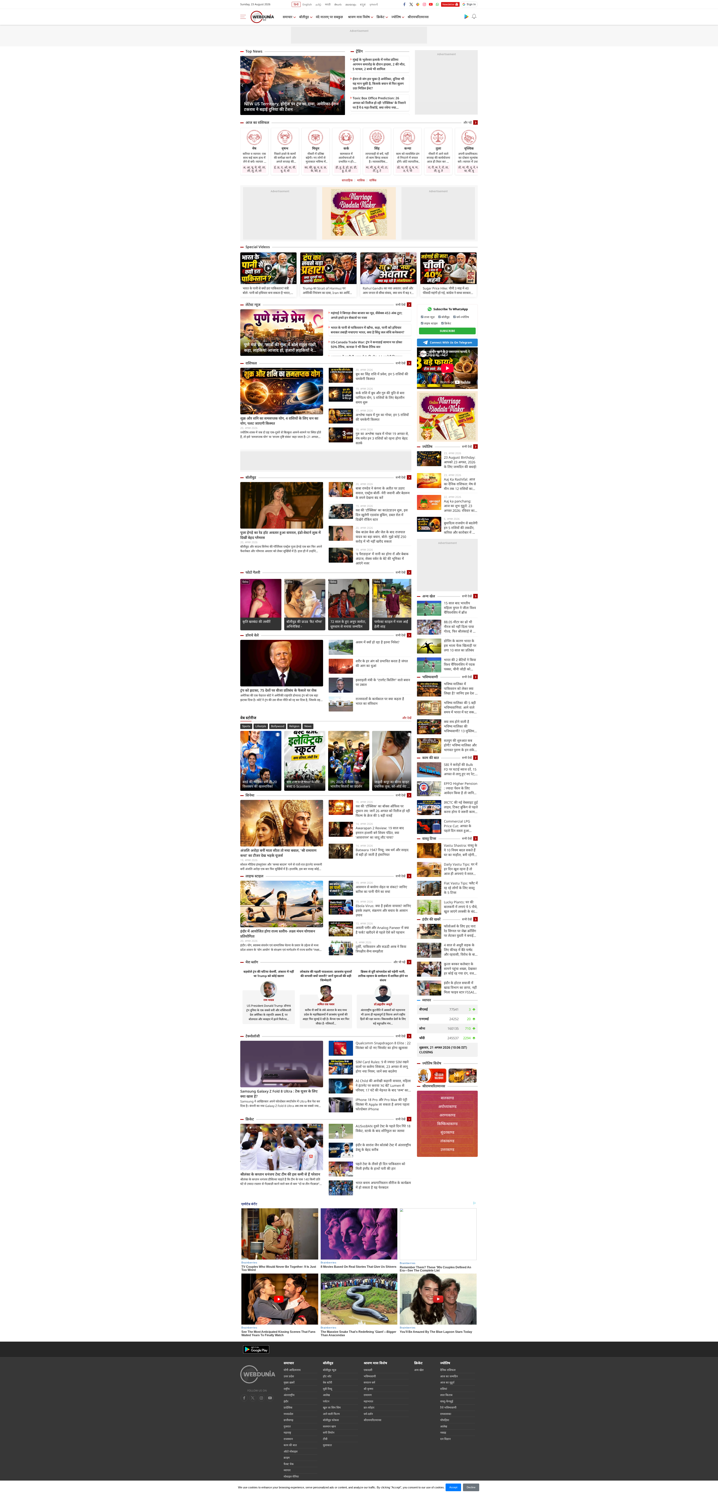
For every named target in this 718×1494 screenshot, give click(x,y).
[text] (268, 268)
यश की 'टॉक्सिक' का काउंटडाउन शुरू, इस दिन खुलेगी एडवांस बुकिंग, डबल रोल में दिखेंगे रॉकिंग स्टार (382, 515)
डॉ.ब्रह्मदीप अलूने (383, 1004)
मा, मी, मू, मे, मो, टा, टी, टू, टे (377, 169)
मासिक (361, 180)
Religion (294, 726)
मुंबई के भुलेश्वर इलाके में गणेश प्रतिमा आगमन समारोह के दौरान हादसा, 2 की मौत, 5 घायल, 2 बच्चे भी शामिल (379, 64)
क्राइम (287, 1457)
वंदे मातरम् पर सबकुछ (329, 17)
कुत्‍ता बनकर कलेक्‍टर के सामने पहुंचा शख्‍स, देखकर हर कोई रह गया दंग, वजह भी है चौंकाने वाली (460, 969)
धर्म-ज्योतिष (462, 317)
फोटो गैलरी (253, 572)
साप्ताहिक (347, 180)
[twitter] (411, 4)
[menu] (244, 17)
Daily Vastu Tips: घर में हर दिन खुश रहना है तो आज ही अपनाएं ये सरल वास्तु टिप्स (460, 869)
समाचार (287, 17)
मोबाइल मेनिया (291, 1476)
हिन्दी (296, 4)
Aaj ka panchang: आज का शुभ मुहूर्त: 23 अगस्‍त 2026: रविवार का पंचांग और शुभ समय (459, 506)
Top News (254, 51)
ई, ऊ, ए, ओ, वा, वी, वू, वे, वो (285, 169)
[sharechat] (418, 4)
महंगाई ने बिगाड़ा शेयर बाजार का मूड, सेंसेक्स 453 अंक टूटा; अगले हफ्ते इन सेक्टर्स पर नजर (366, 315)
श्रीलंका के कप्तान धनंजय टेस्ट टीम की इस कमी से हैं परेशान (280, 1174)
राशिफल (251, 363)
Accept (453, 1487)
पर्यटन (326, 1401)
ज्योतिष (396, 17)
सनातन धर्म (369, 1382)
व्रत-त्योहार (369, 1407)
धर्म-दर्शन (368, 1414)
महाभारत (368, 1401)
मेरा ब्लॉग (252, 962)
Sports (246, 726)
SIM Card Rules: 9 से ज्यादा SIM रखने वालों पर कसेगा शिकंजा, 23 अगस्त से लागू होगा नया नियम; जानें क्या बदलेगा (382, 1066)
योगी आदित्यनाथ (292, 1370)
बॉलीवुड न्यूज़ (329, 1370)
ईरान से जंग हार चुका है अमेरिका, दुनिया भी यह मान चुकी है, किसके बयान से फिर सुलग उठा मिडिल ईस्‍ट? (378, 83)
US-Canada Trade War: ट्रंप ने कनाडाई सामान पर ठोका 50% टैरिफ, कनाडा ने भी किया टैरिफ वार (366, 344)
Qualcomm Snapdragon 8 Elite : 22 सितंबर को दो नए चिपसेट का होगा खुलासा (383, 1045)
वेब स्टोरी (327, 1382)
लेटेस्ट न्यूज (253, 304)
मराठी (328, 4)
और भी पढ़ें (399, 962)
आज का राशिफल (257, 122)
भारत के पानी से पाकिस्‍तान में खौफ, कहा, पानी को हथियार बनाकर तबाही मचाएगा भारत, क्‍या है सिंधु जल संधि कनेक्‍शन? (367, 329)
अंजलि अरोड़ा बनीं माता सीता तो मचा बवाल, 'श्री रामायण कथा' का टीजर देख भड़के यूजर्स (278, 853)
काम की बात (430, 757)
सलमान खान (329, 1426)
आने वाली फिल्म (331, 1414)
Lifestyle (260, 726)
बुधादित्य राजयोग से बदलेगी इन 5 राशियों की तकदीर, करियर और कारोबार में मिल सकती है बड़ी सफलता (461, 528)
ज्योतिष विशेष (431, 1063)
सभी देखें (400, 305)
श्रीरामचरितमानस (418, 17)
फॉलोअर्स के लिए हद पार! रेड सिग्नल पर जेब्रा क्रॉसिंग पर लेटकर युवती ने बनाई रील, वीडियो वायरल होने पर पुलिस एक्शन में (461, 931)
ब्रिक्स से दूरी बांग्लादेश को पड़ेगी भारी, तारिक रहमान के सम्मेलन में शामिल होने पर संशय (383, 976)
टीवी (325, 1439)
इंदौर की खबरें (431, 919)
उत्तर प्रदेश (289, 1376)
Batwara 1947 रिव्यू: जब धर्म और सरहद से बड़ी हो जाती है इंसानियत (382, 852)
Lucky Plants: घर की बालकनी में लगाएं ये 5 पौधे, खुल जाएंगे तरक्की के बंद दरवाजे (461, 907)
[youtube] (431, 4)
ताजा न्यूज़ (429, 317)
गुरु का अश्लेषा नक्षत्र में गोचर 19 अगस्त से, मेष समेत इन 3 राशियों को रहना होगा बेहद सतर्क (382, 438)
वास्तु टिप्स (429, 838)
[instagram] (424, 4)
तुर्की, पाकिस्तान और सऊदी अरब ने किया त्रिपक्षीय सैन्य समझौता (381, 948)
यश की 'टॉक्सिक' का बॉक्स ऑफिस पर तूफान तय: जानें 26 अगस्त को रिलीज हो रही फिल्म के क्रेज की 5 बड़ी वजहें (383, 811)
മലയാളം (350, 4)
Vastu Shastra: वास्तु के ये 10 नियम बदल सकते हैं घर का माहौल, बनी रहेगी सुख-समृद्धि (460, 850)
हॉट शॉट (327, 1376)
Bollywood (277, 726)
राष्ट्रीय (287, 1389)
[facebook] (404, 4)
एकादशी (368, 1370)
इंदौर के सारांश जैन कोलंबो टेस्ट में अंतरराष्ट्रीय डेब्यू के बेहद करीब (383, 1147)
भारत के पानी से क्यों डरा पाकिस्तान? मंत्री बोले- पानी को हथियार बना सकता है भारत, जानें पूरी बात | (267, 290)
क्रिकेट (380, 17)
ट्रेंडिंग (359, 51)
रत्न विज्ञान (445, 1439)
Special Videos (258, 246)
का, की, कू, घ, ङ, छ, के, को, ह (316, 169)
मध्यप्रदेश (288, 1414)
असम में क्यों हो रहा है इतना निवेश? (377, 642)
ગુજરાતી (373, 4)
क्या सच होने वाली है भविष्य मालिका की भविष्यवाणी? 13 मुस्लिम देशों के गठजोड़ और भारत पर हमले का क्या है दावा (459, 726)
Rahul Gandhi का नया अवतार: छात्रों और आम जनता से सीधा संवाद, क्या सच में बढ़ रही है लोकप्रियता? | (388, 290)
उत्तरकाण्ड (447, 1149)
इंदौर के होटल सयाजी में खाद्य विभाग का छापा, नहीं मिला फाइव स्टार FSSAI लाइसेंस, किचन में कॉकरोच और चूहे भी (460, 988)
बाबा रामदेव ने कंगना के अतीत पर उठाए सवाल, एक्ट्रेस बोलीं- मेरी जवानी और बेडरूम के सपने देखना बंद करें (383, 493)
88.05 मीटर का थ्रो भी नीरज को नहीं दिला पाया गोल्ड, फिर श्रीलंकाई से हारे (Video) (460, 627)
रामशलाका (445, 1414)
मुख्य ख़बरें (289, 1382)
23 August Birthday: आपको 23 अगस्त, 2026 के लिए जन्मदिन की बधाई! (460, 462)
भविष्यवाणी (430, 676)
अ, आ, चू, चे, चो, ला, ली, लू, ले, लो (254, 169)
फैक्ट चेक (289, 1464)
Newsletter (448, 4)
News (308, 726)
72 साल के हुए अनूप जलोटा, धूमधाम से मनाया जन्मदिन (348, 624)
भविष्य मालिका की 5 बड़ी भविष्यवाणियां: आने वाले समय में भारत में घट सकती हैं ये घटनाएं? (460, 707)
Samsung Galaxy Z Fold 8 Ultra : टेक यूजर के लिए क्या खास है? (278, 1094)
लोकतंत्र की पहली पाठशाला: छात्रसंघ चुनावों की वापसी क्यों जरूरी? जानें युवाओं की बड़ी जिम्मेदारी (326, 976)
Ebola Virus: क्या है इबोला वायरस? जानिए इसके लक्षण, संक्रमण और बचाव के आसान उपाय (383, 910)
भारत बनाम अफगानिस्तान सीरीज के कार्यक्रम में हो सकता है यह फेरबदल (383, 1185)
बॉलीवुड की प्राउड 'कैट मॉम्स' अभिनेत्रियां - (304, 624)
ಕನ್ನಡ (363, 4)
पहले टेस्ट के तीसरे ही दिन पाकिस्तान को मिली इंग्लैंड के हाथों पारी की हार (380, 1166)
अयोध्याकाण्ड (447, 1106)
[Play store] (466, 16)
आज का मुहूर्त (447, 1382)
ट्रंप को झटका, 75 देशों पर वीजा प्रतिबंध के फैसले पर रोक (278, 690)
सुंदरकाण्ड (447, 1132)
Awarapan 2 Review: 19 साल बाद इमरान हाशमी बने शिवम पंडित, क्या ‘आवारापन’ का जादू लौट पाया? (380, 833)
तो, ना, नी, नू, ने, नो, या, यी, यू (469, 169)
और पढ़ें (467, 122)
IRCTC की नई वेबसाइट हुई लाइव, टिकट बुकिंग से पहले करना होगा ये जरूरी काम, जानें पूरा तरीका (461, 807)
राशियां (443, 1389)
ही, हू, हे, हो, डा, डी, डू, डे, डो (346, 169)
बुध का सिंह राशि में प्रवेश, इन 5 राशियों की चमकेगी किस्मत (382, 376)
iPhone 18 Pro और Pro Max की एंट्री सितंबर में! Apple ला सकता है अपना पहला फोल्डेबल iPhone (382, 1104)
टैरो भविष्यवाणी (448, 1407)
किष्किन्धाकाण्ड (447, 1123)
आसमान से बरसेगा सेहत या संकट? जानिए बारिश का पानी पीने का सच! (381, 889)
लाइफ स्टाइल (254, 876)
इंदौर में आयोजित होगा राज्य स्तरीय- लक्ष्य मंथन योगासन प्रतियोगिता (277, 934)
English (307, 4)
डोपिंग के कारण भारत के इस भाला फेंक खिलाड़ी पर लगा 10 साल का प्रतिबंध (460, 645)
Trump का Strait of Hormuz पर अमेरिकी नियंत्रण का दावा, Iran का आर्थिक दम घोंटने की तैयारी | (327, 290)
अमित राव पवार (326, 1004)
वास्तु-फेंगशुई (446, 1401)
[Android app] (256, 1349)
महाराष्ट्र (287, 1432)
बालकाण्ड (447, 1097)
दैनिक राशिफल (447, 1370)
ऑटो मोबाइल (290, 1451)
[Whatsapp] (437, 4)
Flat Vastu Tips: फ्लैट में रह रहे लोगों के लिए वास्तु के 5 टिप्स (461, 888)
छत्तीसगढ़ (288, 1420)
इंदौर (286, 1401)
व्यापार (426, 1000)
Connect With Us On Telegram (451, 342)
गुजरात (287, 1426)
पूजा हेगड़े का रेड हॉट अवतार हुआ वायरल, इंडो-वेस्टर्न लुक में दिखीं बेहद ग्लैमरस (280, 535)
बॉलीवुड (304, 17)
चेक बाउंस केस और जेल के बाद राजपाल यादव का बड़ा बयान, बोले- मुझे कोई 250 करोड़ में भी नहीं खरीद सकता (381, 537)
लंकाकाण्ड (447, 1140)
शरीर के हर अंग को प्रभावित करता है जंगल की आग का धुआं (382, 663)
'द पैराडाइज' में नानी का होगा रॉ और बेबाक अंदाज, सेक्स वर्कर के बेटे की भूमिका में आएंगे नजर (382, 558)
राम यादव (268, 1000)
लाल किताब (446, 1395)
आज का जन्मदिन (449, 1376)
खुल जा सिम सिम (332, 1407)
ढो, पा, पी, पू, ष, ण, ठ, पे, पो (407, 169)
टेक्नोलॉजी (253, 1036)
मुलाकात (327, 1445)
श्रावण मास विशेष (359, 17)
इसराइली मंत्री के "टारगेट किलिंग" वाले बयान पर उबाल (383, 682)
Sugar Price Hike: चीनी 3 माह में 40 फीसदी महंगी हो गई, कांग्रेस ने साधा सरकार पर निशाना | (447, 290)
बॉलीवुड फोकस (331, 1420)
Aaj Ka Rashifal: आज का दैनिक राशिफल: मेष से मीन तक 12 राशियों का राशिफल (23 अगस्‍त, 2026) (460, 484)
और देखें (406, 718)
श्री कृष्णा (368, 1389)
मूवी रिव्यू (327, 1389)
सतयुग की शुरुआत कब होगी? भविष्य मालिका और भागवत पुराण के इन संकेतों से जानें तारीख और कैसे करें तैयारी (460, 745)
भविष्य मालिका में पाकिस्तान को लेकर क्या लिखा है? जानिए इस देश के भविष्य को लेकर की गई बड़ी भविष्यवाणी (461, 689)
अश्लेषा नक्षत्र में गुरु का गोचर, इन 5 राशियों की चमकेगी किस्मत (382, 417)
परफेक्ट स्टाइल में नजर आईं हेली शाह (391, 624)
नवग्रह (443, 1432)
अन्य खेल (428, 596)
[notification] (474, 16)
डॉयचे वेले (252, 635)
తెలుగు (338, 4)
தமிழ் (318, 4)
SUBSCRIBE (447, 331)
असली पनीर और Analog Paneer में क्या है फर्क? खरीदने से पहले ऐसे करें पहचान (382, 930)
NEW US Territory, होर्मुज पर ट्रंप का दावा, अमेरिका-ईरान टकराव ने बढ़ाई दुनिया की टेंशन (291, 106)
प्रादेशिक (288, 1407)
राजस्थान (288, 1439)
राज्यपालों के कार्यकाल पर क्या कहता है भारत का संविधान (380, 701)
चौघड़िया (444, 1420)
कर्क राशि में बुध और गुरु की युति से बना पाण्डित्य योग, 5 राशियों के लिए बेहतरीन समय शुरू (380, 397)
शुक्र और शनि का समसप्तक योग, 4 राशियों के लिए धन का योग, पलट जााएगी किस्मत (279, 421)
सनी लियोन (328, 1432)
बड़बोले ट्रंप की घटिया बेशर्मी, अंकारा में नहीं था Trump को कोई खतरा (268, 974)
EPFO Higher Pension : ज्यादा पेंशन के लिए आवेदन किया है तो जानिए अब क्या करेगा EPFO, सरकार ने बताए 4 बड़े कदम (461, 788)
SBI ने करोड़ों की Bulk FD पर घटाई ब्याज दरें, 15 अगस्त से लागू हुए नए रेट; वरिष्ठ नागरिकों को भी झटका (460, 769)
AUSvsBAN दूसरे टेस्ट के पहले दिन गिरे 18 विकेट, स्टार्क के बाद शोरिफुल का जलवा (383, 1128)
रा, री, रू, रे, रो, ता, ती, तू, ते (438, 169)
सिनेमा (245, 582)
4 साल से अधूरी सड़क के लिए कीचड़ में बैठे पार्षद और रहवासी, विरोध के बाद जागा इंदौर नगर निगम (460, 950)
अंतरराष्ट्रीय (289, 1395)
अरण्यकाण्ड (447, 1115)
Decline (471, 1487)
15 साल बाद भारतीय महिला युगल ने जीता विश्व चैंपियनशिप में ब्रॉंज (460, 608)
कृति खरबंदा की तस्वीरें (256, 621)
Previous (243, 85)
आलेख (326, 1395)
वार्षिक (372, 180)
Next (342, 85)
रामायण (368, 1395)
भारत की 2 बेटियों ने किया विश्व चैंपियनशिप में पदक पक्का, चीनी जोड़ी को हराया (460, 664)
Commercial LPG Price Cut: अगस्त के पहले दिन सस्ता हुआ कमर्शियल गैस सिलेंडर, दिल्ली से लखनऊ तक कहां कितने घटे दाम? (460, 826)
